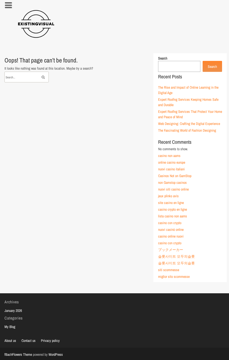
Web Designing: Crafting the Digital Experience (189, 123)
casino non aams (169, 155)
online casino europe (171, 162)
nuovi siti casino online (173, 189)
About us (10, 340)
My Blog (9, 326)
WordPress (56, 354)
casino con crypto (169, 222)
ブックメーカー (170, 249)
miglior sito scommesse (174, 276)
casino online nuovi (171, 236)
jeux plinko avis (168, 195)
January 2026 (13, 310)
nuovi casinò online (171, 229)
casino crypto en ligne (172, 209)
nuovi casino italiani (171, 169)
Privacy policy (50, 340)
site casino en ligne (171, 202)
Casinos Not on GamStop (174, 175)
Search (162, 58)
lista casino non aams (172, 216)
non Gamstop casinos (172, 182)
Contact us (28, 340)
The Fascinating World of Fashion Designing (187, 130)
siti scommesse (168, 269)
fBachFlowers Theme (18, 354)
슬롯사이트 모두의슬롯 (176, 256)
